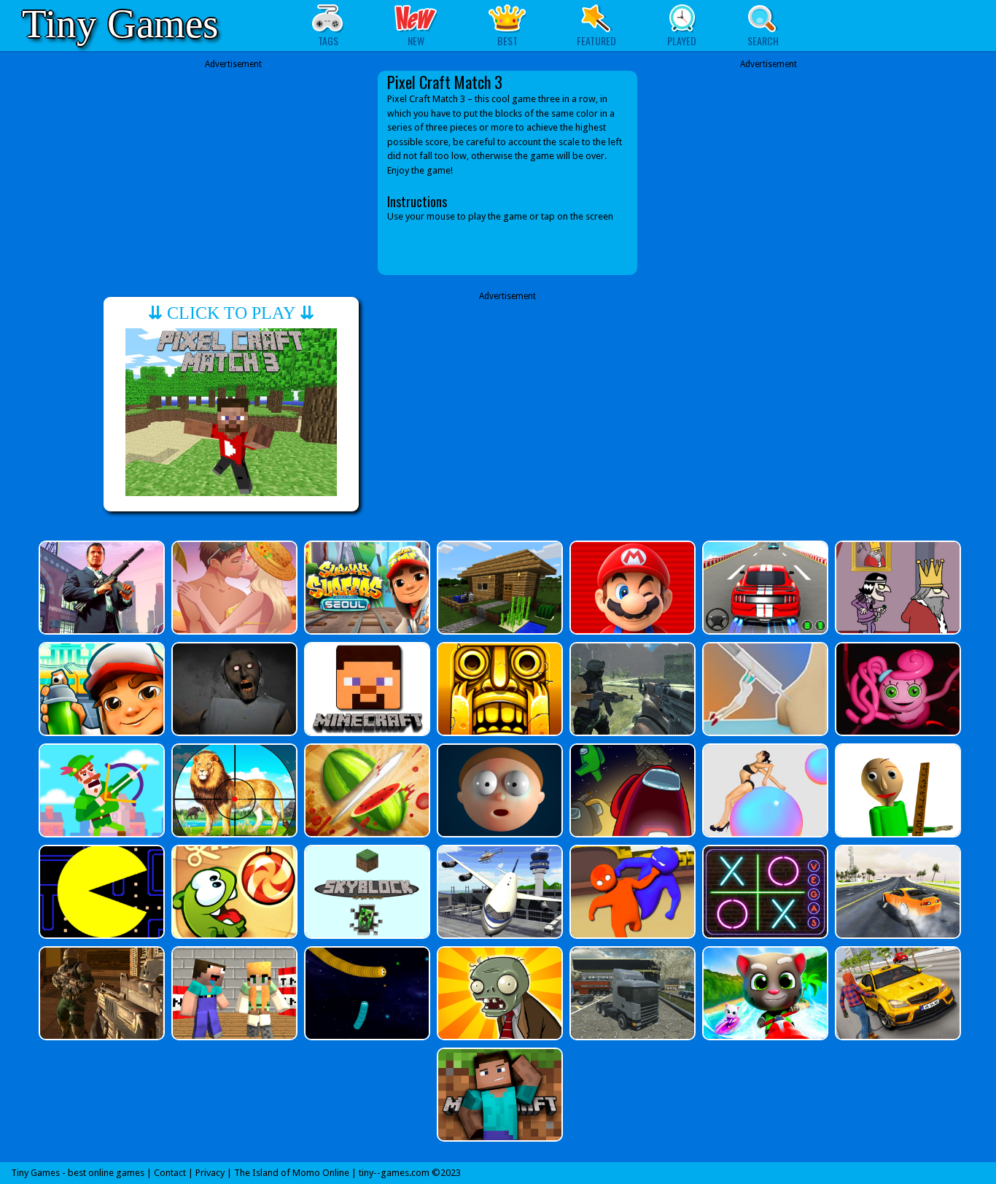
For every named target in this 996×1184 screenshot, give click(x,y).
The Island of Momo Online (291, 1172)
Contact (170, 1172)
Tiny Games (120, 23)
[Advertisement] (233, 173)
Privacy (210, 1172)
